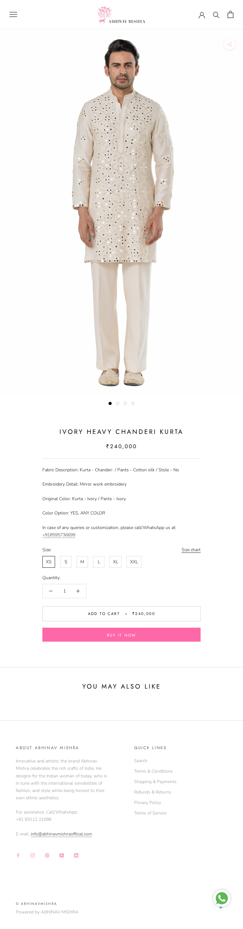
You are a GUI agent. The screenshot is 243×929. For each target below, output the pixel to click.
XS (49, 562)
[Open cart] (230, 14)
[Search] (216, 14)
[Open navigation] (13, 14)
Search (140, 761)
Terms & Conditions (153, 771)
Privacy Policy (147, 803)
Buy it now (121, 635)
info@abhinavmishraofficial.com (61, 834)
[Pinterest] (47, 855)
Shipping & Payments (155, 782)
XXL (134, 562)
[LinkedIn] (76, 855)
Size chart (191, 550)
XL (115, 562)
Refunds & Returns (152, 792)
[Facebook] (18, 855)
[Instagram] (32, 855)
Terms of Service (150, 813)
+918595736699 (58, 535)
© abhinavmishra (36, 903)
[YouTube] (61, 855)
